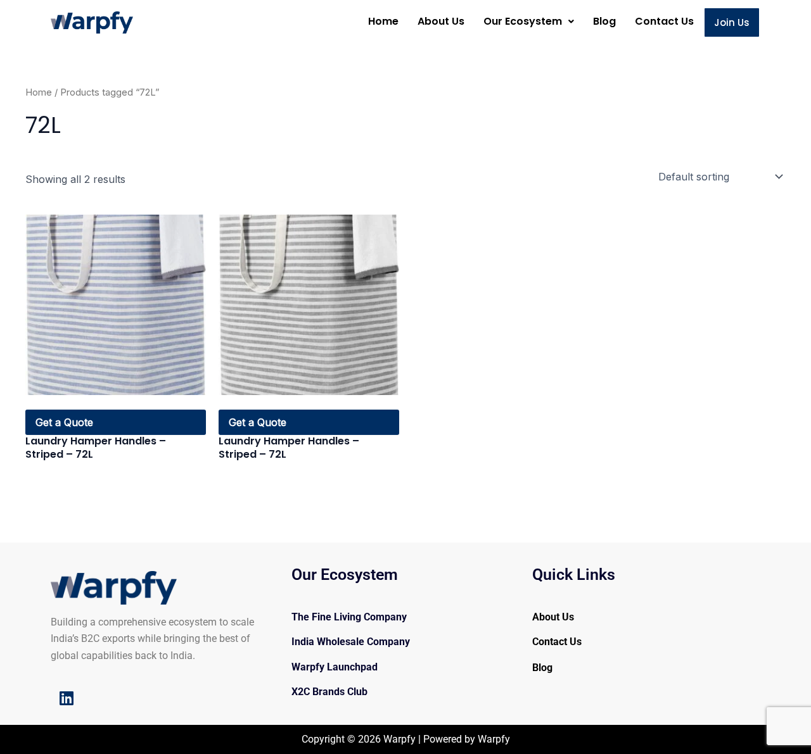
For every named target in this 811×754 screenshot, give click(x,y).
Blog (604, 21)
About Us (441, 21)
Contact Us (664, 21)
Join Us (732, 22)
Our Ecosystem (522, 21)
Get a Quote (64, 422)
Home (383, 21)
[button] (529, 21)
